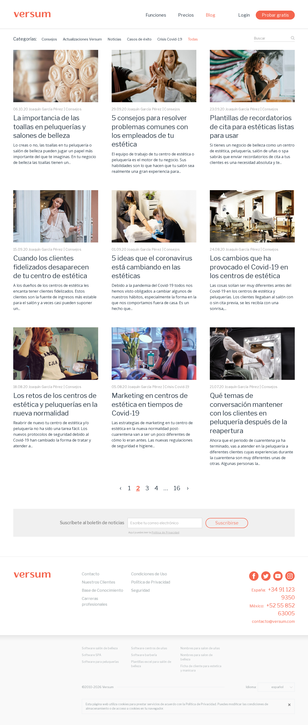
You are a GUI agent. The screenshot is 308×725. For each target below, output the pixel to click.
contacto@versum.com (273, 621)
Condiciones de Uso (149, 574)
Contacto (90, 574)
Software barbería (144, 655)
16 (177, 488)
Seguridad (140, 590)
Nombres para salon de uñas (200, 648)
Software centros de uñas (149, 648)
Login (244, 15)
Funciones (156, 15)
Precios (186, 15)
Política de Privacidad (165, 532)
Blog (210, 15)
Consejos (49, 39)
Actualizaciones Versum (82, 39)
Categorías (25, 38)
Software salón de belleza (100, 648)
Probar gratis (275, 15)
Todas (193, 39)
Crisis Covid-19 (169, 39)
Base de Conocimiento (102, 590)
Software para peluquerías (100, 662)
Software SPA (91, 655)
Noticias (114, 39)
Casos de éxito (139, 39)
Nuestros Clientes (98, 582)
